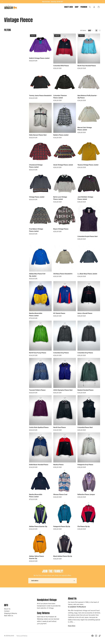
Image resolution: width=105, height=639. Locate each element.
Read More (71, 626)
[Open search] (90, 7)
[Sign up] (74, 580)
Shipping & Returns (10, 613)
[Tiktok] (99, 636)
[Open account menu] (94, 7)
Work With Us (8, 615)
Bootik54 (11, 635)
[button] (90, 30)
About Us (7, 609)
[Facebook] (92, 636)
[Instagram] (96, 636)
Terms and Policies (22, 636)
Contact (6, 611)
